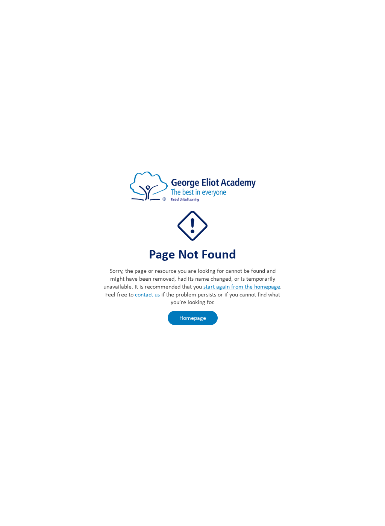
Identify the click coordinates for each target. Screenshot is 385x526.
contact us (147, 294)
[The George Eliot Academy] (193, 191)
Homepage (192, 318)
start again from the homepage (241, 286)
